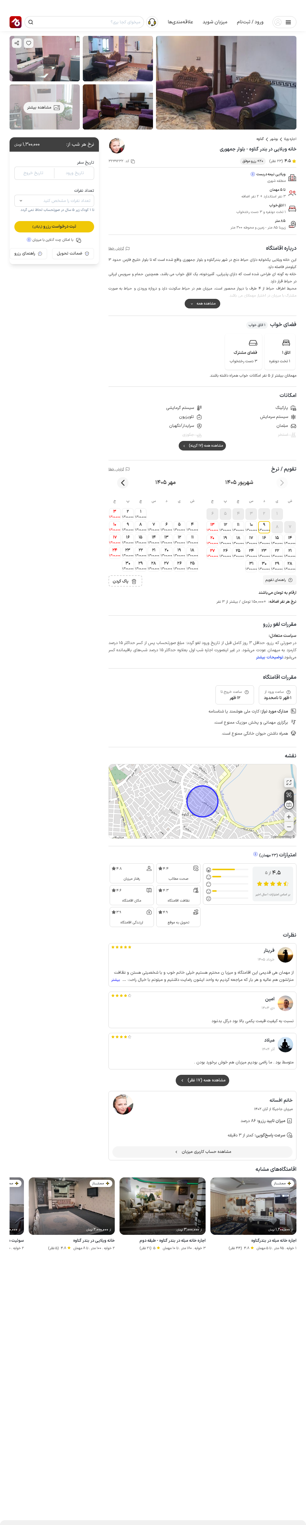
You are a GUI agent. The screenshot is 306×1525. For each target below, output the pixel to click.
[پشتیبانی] (152, 21)
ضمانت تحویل (69, 253)
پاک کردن (120, 581)
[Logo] (16, 22)
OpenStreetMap (281, 837)
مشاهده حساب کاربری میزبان (206, 1152)
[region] (202, 801)
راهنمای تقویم (275, 580)
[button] (250, 22)
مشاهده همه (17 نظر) (207, 1080)
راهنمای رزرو (24, 253)
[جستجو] (31, 22)
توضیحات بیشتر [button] (269, 657)
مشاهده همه (206, 303)
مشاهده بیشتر (39, 107)
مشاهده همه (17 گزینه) (206, 445)
